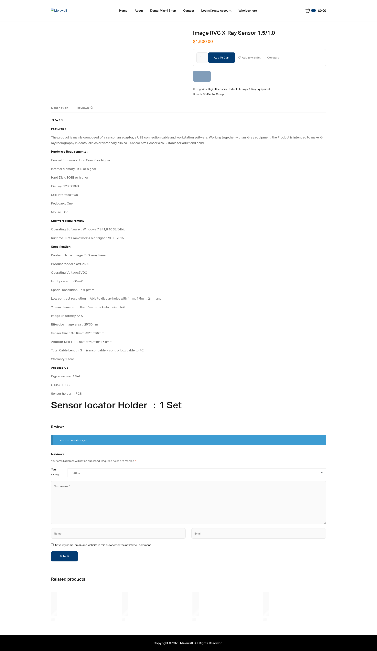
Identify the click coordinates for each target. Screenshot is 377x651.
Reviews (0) (85, 108)
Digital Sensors (217, 89)
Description (59, 108)
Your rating (55, 472)
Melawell (186, 643)
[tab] (59, 109)
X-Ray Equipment (259, 89)
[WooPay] (202, 76)
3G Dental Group (213, 94)
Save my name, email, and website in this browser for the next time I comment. (103, 544)
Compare (273, 57)
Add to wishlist (251, 57)
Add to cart (221, 57)
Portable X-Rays (238, 89)
